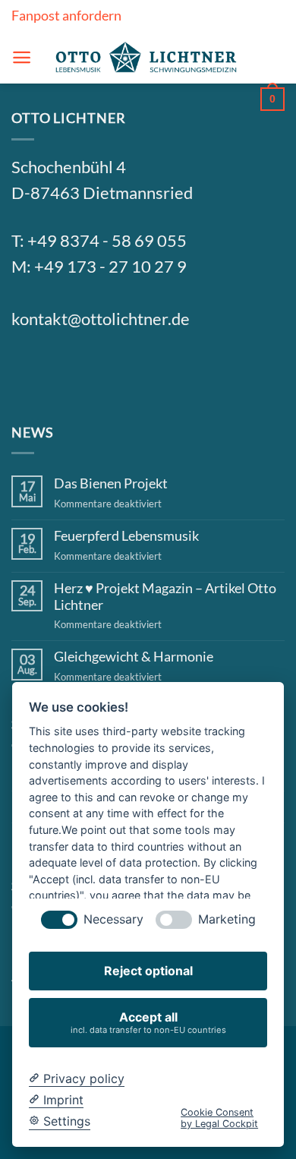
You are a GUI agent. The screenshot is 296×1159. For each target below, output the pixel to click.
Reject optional (148, 970)
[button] (21, 57)
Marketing (227, 919)
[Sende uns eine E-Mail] (103, 370)
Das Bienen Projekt (111, 483)
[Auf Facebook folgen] (29, 370)
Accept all (148, 1021)
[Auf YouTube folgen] (176, 370)
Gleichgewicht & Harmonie (133, 657)
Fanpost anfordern (66, 15)
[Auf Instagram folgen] (66, 370)
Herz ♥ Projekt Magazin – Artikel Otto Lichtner (165, 596)
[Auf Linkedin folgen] (139, 370)
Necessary (113, 919)
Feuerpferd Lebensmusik (126, 536)
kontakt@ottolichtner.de (100, 319)
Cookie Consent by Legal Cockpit (219, 1118)
